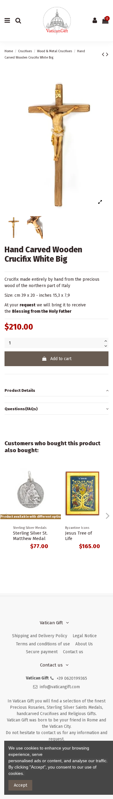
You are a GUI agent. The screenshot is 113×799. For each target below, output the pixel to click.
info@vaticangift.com (60, 686)
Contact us (73, 651)
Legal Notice (85, 635)
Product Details (20, 390)
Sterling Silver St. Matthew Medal (30, 535)
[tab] (56, 391)
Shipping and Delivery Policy (39, 635)
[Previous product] (104, 54)
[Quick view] (47, 474)
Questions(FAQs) (21, 409)
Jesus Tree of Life (78, 535)
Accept (20, 785)
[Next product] (107, 54)
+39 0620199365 (72, 678)
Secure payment (42, 651)
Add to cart (60, 358)
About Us (84, 644)
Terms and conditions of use (43, 644)
